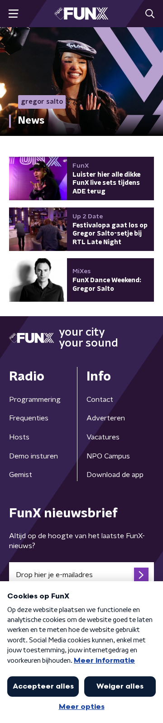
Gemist (20, 474)
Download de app (115, 474)
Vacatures (103, 437)
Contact (99, 399)
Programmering (35, 399)
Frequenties (28, 418)
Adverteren (105, 418)
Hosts (19, 437)
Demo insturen (33, 456)
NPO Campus (108, 456)
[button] (13, 13)
